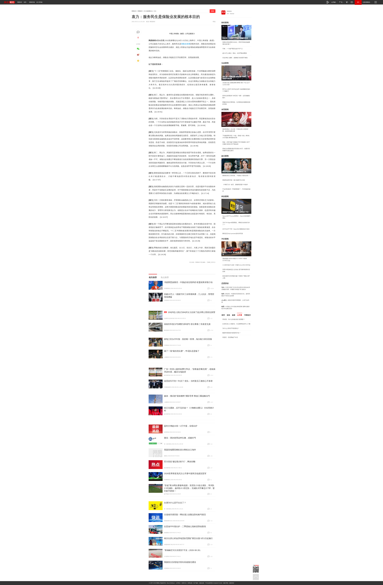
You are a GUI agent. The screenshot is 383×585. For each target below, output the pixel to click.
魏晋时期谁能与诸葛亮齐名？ (231, 333)
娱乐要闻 (225, 156)
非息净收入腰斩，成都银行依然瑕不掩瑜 (235, 57)
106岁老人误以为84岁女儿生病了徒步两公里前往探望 (191, 312)
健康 (233, 315)
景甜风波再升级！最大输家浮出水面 (233, 180)
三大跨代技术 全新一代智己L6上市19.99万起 (236, 265)
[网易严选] (341, 2)
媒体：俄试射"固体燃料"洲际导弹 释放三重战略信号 (187, 396)
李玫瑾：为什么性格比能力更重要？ (233, 319)
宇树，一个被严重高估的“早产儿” (232, 48)
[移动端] (327, 2)
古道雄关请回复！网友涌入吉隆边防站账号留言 (185, 514)
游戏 (228, 315)
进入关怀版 (39, 2)
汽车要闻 (225, 239)
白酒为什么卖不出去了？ (175, 503)
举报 (214, 21)
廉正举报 (225, 583)
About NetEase (171, 583)
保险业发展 (185, 44)
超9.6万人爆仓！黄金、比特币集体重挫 (234, 53)
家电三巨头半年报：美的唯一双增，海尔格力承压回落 (188, 339)
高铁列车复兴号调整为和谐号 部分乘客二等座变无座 (187, 324)
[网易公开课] (334, 2)
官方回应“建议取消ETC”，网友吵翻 (179, 462)
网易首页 (19, 2)
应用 (25, 2)
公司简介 (178, 583)
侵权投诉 (231, 583)
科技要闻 (225, 196)
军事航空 (247, 315)
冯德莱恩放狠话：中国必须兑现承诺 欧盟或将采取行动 (188, 282)
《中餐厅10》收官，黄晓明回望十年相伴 (235, 184)
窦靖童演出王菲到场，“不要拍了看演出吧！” (236, 175)
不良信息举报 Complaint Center (213, 583)
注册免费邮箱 (366, 2)
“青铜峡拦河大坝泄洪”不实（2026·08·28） (183, 550)
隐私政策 (201, 583)
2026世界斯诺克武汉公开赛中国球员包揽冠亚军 (185, 473)
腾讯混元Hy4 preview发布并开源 (232, 233)
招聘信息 (190, 583)
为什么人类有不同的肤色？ (230, 328)
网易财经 (140, 11)
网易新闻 (229, 11)
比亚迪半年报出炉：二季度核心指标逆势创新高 (185, 526)
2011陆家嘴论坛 (148, 11)
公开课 (239, 315)
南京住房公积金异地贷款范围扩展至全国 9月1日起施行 (188, 538)
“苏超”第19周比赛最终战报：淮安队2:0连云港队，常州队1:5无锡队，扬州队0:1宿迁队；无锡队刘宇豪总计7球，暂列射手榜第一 (189, 488)
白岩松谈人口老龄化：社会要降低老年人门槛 (236, 324)
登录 (358, 2)
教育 (223, 315)
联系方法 (184, 583)
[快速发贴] (138, 32)
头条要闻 (225, 63)
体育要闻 (225, 110)
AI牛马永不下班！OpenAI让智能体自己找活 (235, 229)
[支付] (347, 2)
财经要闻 (225, 23)
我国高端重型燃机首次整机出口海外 (180, 450)
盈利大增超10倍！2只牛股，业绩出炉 (180, 426)
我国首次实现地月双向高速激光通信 (180, 562)
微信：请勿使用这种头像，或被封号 (180, 438)
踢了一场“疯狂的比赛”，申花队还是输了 (181, 351)
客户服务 (195, 583)
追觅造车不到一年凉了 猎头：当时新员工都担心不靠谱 (188, 381)
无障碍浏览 (32, 2)
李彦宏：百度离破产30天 (230, 337)
